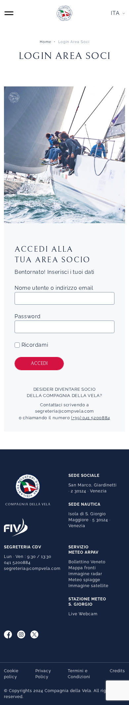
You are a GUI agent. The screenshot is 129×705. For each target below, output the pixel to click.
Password (28, 316)
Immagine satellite (88, 585)
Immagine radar (85, 574)
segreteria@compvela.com (64, 411)
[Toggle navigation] (9, 13)
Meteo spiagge (84, 580)
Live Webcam (83, 614)
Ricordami (34, 345)
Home (45, 42)
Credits (117, 671)
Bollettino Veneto (87, 562)
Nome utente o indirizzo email (54, 288)
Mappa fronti (82, 568)
